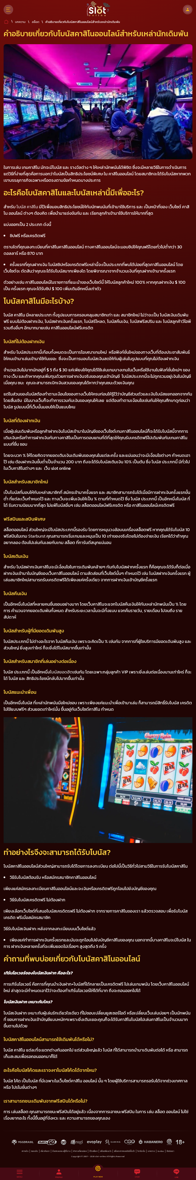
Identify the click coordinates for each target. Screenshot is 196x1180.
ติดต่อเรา (170, 1151)
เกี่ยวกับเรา (45, 1151)
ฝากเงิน (25, 1151)
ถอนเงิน (34, 1151)
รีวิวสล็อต (93, 1151)
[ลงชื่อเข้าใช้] (187, 9)
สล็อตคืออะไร (105, 1151)
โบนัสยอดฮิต (61, 672)
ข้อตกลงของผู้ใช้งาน (61, 1151)
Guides (161, 1151)
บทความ (151, 1151)
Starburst (36, 536)
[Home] (98, 9)
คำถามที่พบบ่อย (80, 1151)
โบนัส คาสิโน (27, 206)
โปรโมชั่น (141, 1151)
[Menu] (8, 9)
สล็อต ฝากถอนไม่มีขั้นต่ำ (124, 1151)
